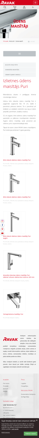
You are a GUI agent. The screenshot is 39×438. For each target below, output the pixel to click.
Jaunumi (5, 389)
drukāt (32, 41)
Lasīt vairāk (15, 429)
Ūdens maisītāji (19, 41)
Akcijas (5, 391)
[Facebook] (2, 225)
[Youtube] (2, 233)
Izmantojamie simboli (13, 74)
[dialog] (19, 428)
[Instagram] (2, 221)
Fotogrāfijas (24, 386)
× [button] (36, 420)
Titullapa (5, 41)
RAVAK (8, 2)
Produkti (12, 41)
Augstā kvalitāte (11, 65)
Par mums (6, 383)
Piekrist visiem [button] (30, 434)
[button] (7, 432)
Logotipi (23, 383)
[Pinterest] (2, 229)
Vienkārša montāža (12, 69)
